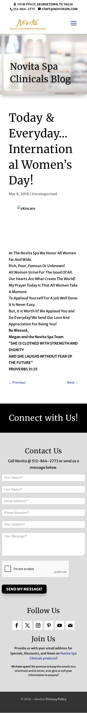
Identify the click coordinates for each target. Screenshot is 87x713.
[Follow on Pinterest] (48, 625)
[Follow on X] (27, 625)
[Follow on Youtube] (59, 625)
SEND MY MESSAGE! (24, 589)
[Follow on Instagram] (38, 625)
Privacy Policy (56, 699)
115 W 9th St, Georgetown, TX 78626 (45, 4)
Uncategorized (44, 194)
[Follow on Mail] (70, 625)
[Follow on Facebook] (16, 625)
